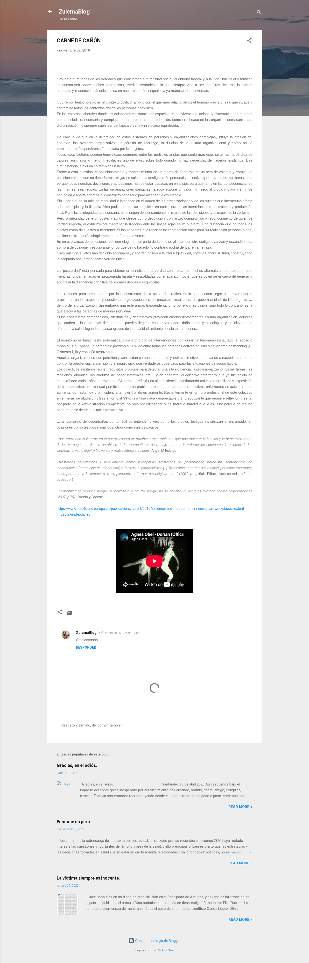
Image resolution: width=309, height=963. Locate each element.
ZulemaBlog (74, 11)
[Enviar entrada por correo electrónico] (69, 614)
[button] (249, 41)
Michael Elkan (166, 950)
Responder (86, 647)
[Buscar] (259, 13)
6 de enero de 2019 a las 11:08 (119, 633)
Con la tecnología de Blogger (157, 941)
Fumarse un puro (73, 821)
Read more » (240, 807)
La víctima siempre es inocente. (88, 878)
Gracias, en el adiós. (77, 765)
